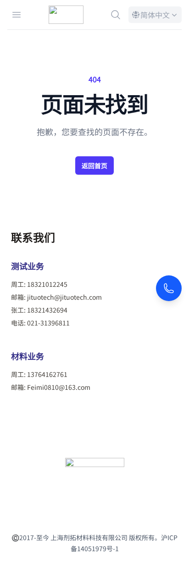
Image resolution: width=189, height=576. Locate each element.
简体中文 (154, 16)
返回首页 (94, 165)
